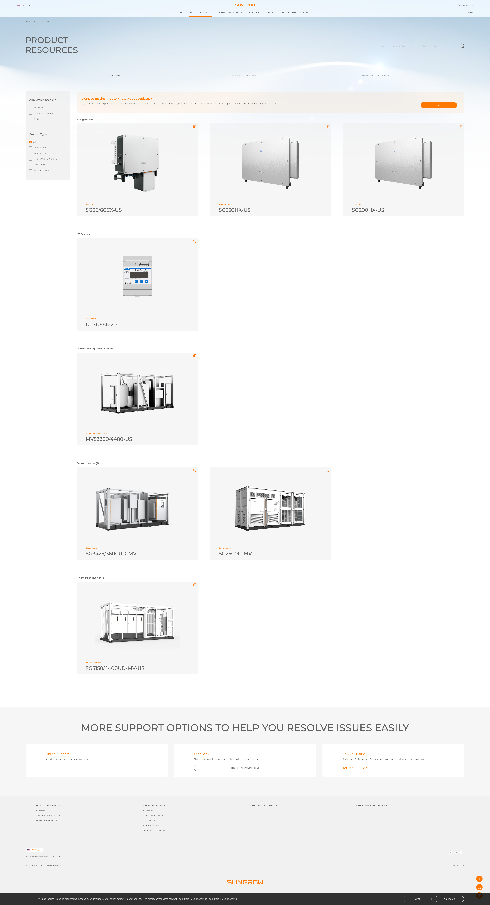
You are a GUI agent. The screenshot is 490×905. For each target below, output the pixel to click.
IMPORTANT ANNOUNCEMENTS (294, 12)
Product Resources (41, 21)
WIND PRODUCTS (151, 820)
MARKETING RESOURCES (230, 12)
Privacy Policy (458, 866)
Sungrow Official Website (37, 856)
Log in (439, 105)
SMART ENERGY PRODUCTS (48, 820)
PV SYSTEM (41, 810)
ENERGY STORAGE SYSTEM (48, 815)
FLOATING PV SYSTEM (153, 815)
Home (28, 21)
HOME (179, 12)
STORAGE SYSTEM (151, 825)
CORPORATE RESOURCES (261, 12)
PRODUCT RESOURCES (200, 12)
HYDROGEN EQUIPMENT (154, 830)
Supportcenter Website (466, 5)
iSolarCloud (57, 856)
